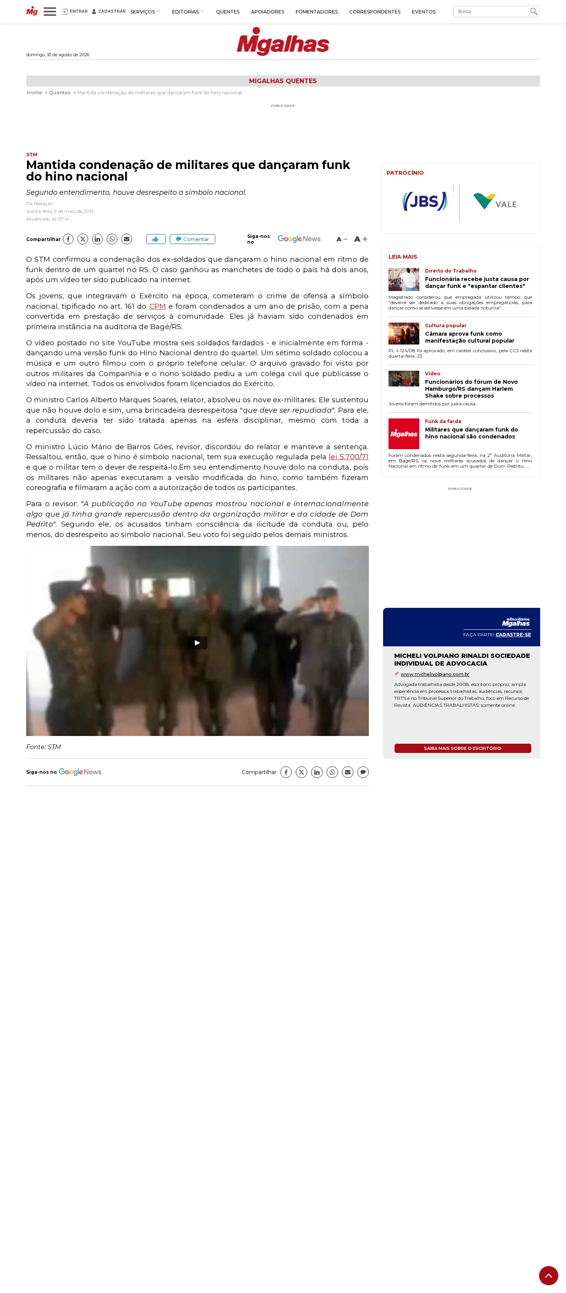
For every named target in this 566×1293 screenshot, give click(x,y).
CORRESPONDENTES (374, 12)
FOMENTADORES (317, 12)
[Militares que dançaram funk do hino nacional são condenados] (406, 434)
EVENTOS (423, 12)
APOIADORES (267, 12)
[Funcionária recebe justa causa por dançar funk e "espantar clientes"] (406, 280)
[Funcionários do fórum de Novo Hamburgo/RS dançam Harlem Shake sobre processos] (406, 385)
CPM (157, 306)
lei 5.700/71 (348, 456)
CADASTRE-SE (511, 634)
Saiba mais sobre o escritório (460, 748)
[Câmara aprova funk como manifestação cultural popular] (406, 334)
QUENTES (227, 12)
